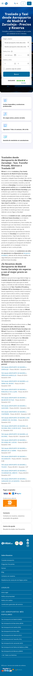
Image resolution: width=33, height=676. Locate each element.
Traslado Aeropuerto (7, 560)
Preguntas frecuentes (8, 564)
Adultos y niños (7, 60)
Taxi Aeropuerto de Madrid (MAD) (11, 619)
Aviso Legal (4, 592)
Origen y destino (7, 39)
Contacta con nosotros (8, 576)
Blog (2, 572)
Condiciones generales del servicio (12, 604)
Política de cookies (7, 600)
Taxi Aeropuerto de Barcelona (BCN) (12, 623)
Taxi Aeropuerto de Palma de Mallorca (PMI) (14, 647)
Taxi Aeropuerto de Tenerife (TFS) (11, 639)
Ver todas (23, 82)
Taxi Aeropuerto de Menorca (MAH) (12, 651)
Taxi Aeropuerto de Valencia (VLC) (11, 635)
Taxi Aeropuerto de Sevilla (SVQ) (11, 627)
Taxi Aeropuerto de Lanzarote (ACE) (12, 643)
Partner (3, 568)
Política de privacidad (8, 596)
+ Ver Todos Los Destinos (9, 655)
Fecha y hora (6, 51)
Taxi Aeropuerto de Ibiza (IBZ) (10, 631)
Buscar (16, 74)
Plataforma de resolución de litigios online (14, 580)
